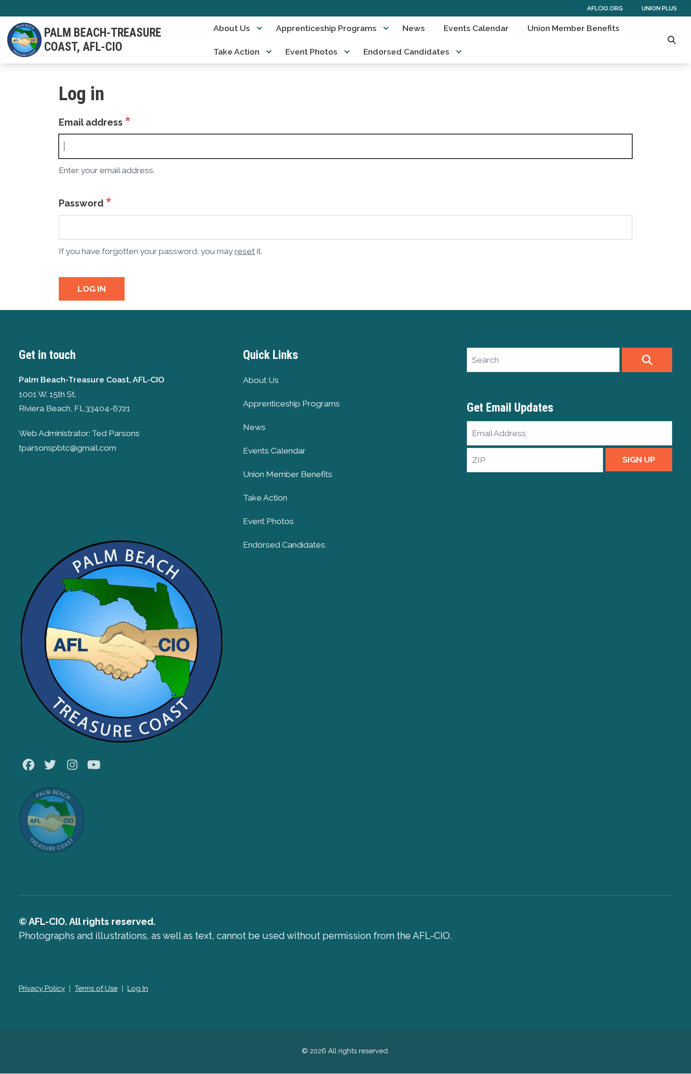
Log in (92, 289)
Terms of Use (96, 988)
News (413, 28)
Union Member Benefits (573, 28)
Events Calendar (476, 28)
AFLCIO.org (605, 8)
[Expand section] (259, 28)
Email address (91, 122)
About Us (231, 28)
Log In (137, 988)
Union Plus (659, 8)
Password (81, 203)
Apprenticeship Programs (326, 28)
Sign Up (638, 459)
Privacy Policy (42, 988)
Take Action (236, 51)
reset (245, 251)
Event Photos (311, 51)
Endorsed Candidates (406, 51)
